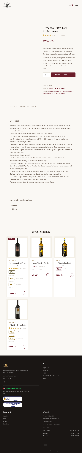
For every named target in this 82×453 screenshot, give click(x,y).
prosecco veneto (60, 93)
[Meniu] (77, 4)
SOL (77, 445)
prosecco (50, 91)
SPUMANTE (62, 88)
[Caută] (66, 4)
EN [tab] (49, 445)
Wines (44, 378)
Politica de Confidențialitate (51, 419)
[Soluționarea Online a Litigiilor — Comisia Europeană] (12, 404)
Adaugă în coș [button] (24, 293)
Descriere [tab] (13, 106)
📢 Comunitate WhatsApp (12, 388)
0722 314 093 (7, 378)
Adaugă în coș (61, 75)
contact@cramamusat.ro (10, 376)
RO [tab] (45, 445)
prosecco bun (58, 91)
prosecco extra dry (68, 91)
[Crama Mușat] (7, 5)
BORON (51, 88)
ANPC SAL (72, 445)
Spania (5, 416)
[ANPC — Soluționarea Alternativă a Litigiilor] (12, 398)
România (6, 424)
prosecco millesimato (49, 93)
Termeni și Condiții (48, 416)
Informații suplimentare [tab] (30, 106)
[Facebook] (4, 382)
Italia (4, 419)
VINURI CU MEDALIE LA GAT (51, 376)
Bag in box (46, 368)
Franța (5, 421)
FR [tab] (52, 445)
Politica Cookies (47, 421)
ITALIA (56, 88)
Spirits (44, 373)
